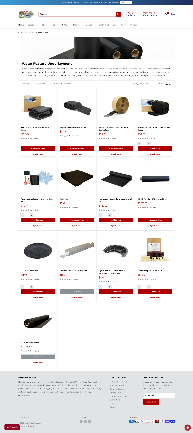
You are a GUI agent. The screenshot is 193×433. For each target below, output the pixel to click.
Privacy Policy (116, 393)
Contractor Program (119, 396)
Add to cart (155, 148)
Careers (113, 403)
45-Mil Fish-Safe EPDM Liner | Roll (152, 199)
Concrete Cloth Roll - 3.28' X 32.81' (74, 271)
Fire (53, 25)
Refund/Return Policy (119, 382)
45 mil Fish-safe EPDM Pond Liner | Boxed (36, 128)
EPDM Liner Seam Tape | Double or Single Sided (113, 128)
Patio (43, 25)
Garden (31, 25)
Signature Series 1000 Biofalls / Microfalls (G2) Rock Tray (112, 272)
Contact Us (115, 400)
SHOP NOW (126, 2)
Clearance (90, 25)
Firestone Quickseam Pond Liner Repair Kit (38, 200)
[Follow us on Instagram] (85, 421)
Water (64, 25)
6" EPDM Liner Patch (29, 271)
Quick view (38, 154)
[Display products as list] (170, 84)
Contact (133, 25)
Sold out (77, 292)
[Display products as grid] (167, 84)
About (123, 25)
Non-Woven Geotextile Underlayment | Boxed (154, 128)
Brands (76, 25)
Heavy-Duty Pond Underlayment (74, 127)
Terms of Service (117, 389)
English (22, 417)
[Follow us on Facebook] (81, 421)
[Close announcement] (191, 2)
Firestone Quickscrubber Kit (150, 271)
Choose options (38, 148)
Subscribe (151, 402)
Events (113, 407)
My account (149, 15)
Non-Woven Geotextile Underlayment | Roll (115, 200)
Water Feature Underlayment (36, 33)
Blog (115, 25)
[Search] (118, 14)
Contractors (104, 25)
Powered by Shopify (26, 426)
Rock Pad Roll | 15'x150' (30, 342)
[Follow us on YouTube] (89, 421)
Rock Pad (64, 199)
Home (21, 25)
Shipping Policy (117, 385)
